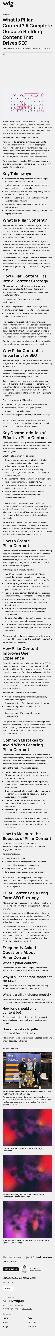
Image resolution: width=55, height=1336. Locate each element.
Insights (6, 14)
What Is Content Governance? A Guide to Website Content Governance (26, 1241)
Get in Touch (11, 1269)
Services (32, 1322)
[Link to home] (10, 4)
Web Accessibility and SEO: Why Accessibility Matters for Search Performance (24, 1195)
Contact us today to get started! (17, 941)
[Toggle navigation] (49, 4)
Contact (32, 1326)
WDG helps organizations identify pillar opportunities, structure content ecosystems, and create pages (26, 935)
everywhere (27, 1308)
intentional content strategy (20, 289)
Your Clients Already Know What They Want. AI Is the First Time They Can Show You (27, 1092)
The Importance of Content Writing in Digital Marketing (23, 1149)
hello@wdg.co (14, 1300)
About (5, 1322)
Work (30, 1318)
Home (5, 1318)
